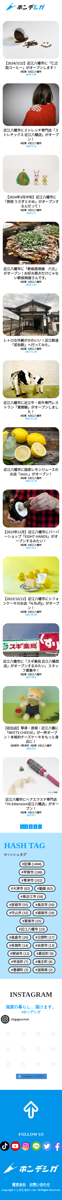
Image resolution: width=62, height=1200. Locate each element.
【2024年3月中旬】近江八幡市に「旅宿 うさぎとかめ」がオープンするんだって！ (31, 201)
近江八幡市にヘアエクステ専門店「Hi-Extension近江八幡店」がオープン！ (31, 804)
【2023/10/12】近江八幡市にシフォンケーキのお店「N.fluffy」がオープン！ (31, 603)
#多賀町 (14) (18, 945)
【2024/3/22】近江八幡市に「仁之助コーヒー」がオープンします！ (31, 65)
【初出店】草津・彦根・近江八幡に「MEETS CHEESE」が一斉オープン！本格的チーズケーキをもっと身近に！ (31, 735)
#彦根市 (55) (18, 904)
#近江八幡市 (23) (32, 929)
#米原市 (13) (45, 945)
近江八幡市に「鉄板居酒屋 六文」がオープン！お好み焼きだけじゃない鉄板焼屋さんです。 (31, 273)
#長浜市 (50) (45, 904)
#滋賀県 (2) (44, 970)
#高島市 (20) (18, 937)
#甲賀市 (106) (32, 872)
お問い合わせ (39, 1184)
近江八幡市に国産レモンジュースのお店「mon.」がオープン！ (31, 471)
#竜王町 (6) (44, 961)
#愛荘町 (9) (45, 953)
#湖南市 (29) (45, 913)
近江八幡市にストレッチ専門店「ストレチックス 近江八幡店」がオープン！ (31, 134)
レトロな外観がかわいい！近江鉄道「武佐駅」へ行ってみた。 (31, 342)
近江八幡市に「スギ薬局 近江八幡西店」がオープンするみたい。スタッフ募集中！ (31, 665)
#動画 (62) (45, 888)
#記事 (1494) (32, 864)
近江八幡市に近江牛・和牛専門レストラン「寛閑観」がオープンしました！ (31, 407)
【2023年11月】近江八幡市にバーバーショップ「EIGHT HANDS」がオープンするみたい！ (31, 536)
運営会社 (19, 1184)
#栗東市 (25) (32, 921)
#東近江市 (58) (31, 896)
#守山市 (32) (18, 913)
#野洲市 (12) (19, 953)
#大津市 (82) (20, 888)
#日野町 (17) (45, 937)
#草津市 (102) (32, 880)
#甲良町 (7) (19, 961)
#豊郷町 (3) (19, 970)
